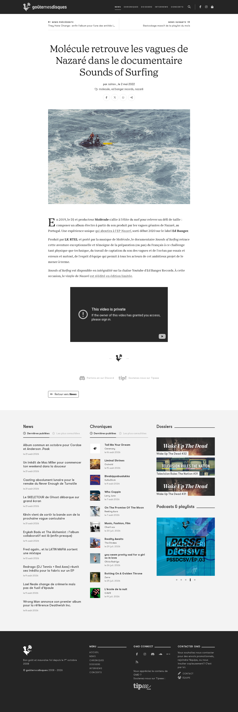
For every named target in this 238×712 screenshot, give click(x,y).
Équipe (186, 678)
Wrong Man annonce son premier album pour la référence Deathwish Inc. (52, 603)
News (118, 7)
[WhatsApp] (123, 97)
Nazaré (126, 231)
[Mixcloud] (168, 654)
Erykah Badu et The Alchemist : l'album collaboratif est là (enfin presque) (51, 534)
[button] (176, 580)
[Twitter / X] (114, 97)
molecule (104, 89)
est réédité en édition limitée (111, 276)
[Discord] (152, 654)
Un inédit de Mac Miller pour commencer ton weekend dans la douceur (52, 464)
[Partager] (131, 97)
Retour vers (65, 394)
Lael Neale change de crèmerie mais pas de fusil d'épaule (49, 586)
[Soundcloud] (160, 654)
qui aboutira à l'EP (108, 231)
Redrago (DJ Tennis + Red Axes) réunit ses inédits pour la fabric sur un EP (51, 568)
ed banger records (122, 89)
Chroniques (131, 7)
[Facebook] (200, 7)
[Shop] (212, 7)
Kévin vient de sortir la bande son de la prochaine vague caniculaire (51, 516)
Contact (188, 673)
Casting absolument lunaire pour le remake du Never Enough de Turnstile (50, 481)
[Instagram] (206, 7)
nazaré (139, 89)
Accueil (94, 652)
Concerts (177, 7)
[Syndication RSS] (136, 662)
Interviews (161, 7)
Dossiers (146, 7)
